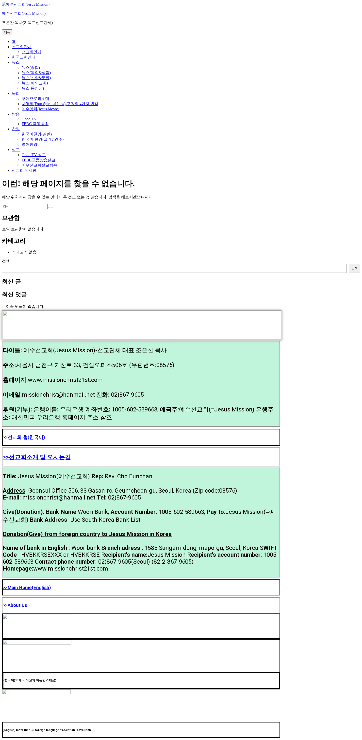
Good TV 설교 (34, 155)
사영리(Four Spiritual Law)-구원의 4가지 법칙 (60, 104)
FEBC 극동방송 (35, 124)
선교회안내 (22, 47)
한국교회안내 (23, 57)
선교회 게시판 (24, 170)
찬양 (16, 129)
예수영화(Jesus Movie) (40, 109)
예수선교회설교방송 (39, 165)
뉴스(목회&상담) (36, 73)
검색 (6, 261)
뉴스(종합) (31, 67)
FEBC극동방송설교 (38, 160)
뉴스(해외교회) (35, 83)
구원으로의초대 (35, 98)
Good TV (29, 119)
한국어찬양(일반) (37, 134)
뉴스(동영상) (33, 88)
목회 (16, 93)
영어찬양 (29, 144)
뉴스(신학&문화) (36, 78)
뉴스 (16, 62)
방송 (16, 114)
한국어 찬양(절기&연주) (43, 139)
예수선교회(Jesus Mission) (24, 13)
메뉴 (7, 32)
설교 (16, 150)
